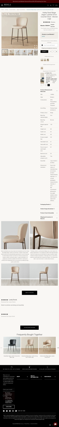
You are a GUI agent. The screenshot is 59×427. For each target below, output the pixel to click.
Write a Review (30, 292)
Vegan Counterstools (21, 9)
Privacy (7, 402)
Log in (43, 36)
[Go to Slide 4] (24, 52)
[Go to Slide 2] (11, 52)
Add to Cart (44, 51)
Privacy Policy (26, 423)
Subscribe (9, 406)
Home (2, 9)
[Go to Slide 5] (30, 52)
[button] (48, 5)
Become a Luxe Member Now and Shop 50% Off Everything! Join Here (29, 1)
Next (57, 348)
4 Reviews (52, 22)
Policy (10, 402)
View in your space (14, 14)
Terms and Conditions (8, 401)
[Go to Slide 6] (37, 52)
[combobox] (49, 45)
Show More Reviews (29, 327)
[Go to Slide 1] (5, 52)
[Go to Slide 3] (18, 52)
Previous (2, 348)
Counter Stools (12, 9)
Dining (6, 9)
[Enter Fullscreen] (35, 46)
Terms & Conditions (34, 423)
